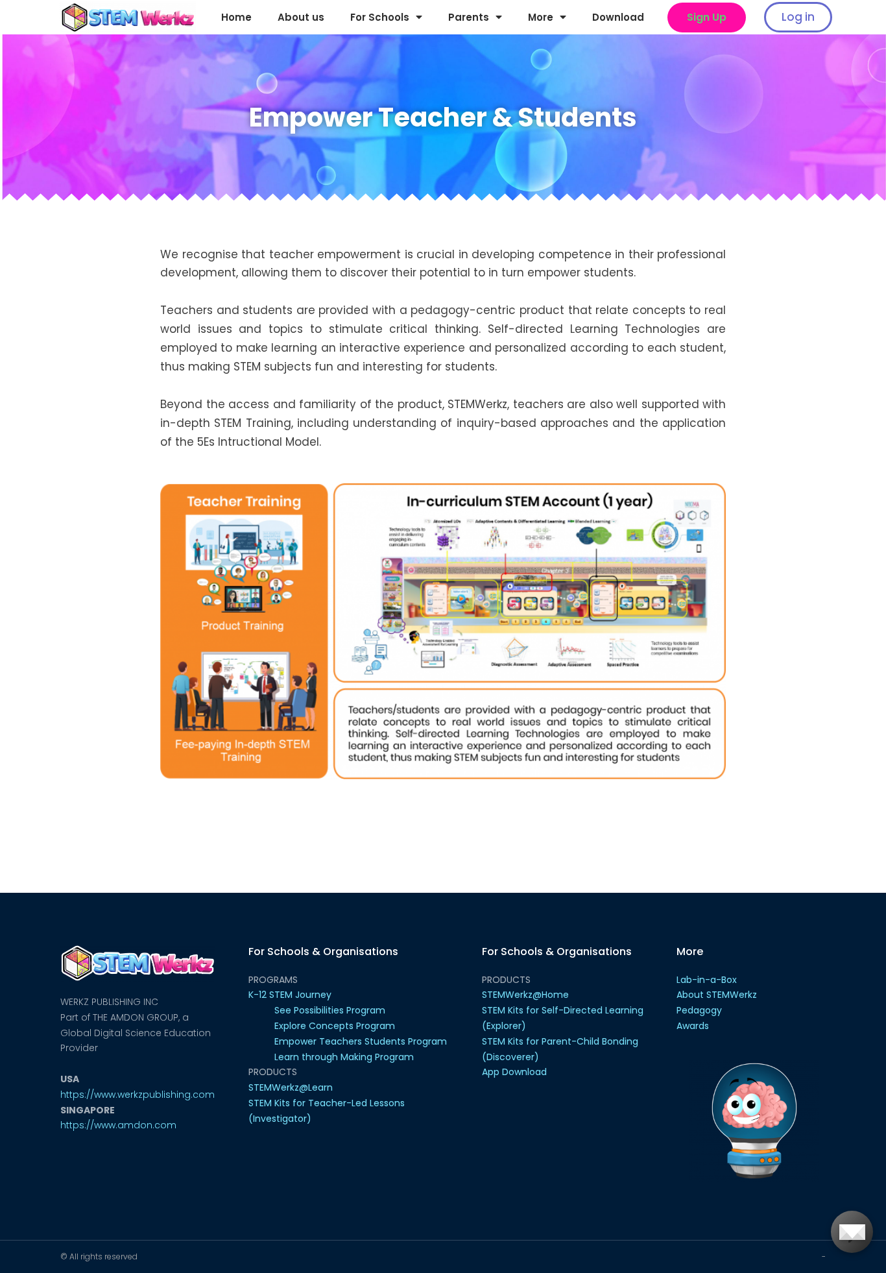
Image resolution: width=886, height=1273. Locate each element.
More (540, 17)
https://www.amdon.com (118, 1125)
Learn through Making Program (344, 1056)
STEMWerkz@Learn (290, 1087)
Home (236, 17)
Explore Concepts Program (334, 1025)
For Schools (379, 17)
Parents (468, 17)
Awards (692, 1025)
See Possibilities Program (329, 1010)
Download (618, 17)
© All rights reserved (99, 1256)
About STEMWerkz (716, 994)
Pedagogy (699, 1010)
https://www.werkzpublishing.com (137, 1094)
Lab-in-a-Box (706, 979)
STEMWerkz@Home (525, 994)
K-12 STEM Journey (289, 994)
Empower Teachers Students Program (360, 1041)
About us (301, 17)
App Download (514, 1071)
